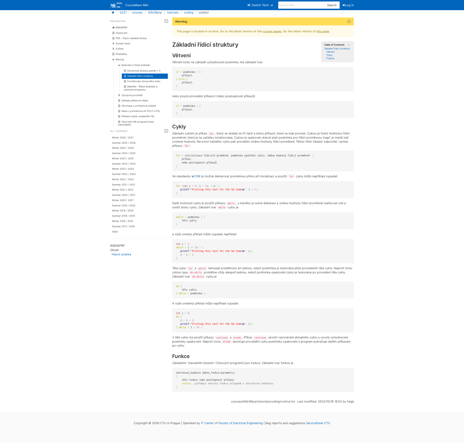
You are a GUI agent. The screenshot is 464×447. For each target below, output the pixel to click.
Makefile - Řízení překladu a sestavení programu (141, 88)
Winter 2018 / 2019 (122, 221)
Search (332, 5)
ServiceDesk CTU (318, 423)
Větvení (330, 51)
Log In (349, 5)
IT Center (207, 423)
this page (322, 31)
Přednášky (121, 54)
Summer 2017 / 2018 (123, 226)
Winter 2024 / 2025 (123, 158)
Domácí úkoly (123, 43)
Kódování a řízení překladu (135, 65)
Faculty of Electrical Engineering (240, 423)
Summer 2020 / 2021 (123, 195)
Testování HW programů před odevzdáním (136, 123)
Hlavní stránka (121, 254)
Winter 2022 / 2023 (123, 179)
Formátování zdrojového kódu (143, 81)
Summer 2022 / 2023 (124, 174)
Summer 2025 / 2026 (124, 142)
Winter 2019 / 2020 (122, 210)
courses (137, 12)
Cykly (329, 55)
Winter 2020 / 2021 (122, 200)
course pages (272, 31)
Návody (120, 59)
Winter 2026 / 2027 (123, 137)
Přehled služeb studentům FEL (138, 116)
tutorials (173, 12)
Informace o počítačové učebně (138, 105)
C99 (197, 176)
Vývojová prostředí (131, 95)
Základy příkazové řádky (134, 100)
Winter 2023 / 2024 (123, 168)
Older (115, 231)
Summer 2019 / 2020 (123, 205)
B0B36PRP (121, 27)
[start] (114, 12)
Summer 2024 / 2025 (124, 153)
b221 (123, 12)
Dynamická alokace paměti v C (144, 70)
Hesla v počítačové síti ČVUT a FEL (140, 111)
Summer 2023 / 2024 (124, 163)
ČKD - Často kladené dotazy (131, 38)
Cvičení (119, 48)
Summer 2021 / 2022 (123, 184)
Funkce (330, 58)
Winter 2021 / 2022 (122, 189)
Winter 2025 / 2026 (123, 148)
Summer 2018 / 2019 (123, 216)
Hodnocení (121, 33)
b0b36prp (155, 12)
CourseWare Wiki (136, 5)
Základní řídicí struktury (140, 76)
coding (188, 12)
